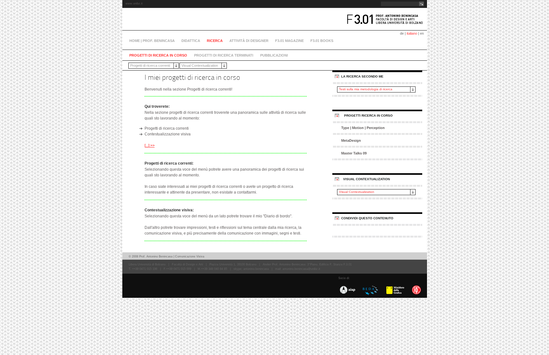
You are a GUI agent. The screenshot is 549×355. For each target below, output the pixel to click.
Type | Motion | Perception (363, 128)
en (422, 33)
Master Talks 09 (354, 153)
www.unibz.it (134, 3)
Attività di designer (248, 41)
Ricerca (215, 41)
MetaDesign (351, 140)
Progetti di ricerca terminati (223, 55)
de (402, 33)
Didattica (190, 41)
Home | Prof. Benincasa (152, 41)
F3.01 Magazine (289, 41)
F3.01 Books (321, 41)
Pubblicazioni (274, 55)
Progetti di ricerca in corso (158, 55)
